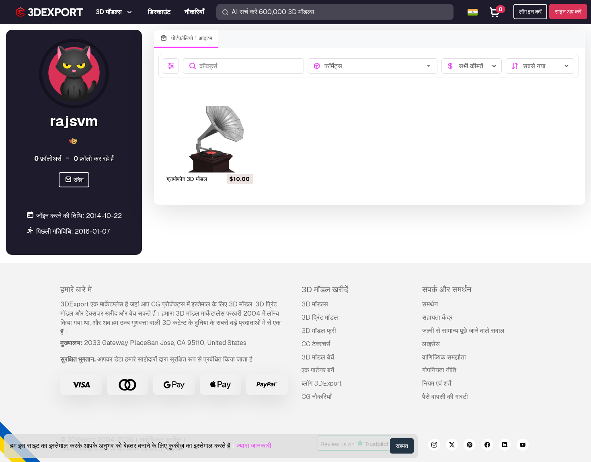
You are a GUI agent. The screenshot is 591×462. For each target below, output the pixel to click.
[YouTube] (523, 446)
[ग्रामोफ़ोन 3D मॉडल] (209, 139)
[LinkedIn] (505, 446)
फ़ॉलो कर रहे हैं (94, 158)
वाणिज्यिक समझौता (444, 357)
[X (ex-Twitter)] (452, 446)
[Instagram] (434, 446)
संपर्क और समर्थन (446, 289)
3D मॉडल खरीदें (325, 289)
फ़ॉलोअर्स (48, 158)
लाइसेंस (431, 344)
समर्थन (430, 304)
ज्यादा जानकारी (253, 445)
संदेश (78, 179)
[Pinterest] (470, 446)
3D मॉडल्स (315, 304)
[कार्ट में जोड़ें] (225, 161)
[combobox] (378, 66)
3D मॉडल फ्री (319, 330)
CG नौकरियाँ (317, 396)
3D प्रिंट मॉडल (320, 317)
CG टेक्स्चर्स (316, 344)
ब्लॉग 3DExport (322, 383)
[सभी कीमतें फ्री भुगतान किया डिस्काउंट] (471, 66)
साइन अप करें (568, 11)
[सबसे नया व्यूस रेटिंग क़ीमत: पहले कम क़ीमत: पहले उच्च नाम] (540, 66)
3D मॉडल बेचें (318, 357)
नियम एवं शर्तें (436, 383)
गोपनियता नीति (439, 370)
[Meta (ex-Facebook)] (487, 446)
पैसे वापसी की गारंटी (445, 396)
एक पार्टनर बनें (318, 370)
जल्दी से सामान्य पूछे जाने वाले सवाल (463, 330)
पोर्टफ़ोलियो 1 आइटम (191, 38)
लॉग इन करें (530, 11)
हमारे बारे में (76, 289)
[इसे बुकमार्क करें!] (241, 161)
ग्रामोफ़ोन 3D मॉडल (186, 179)
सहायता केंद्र (437, 317)
